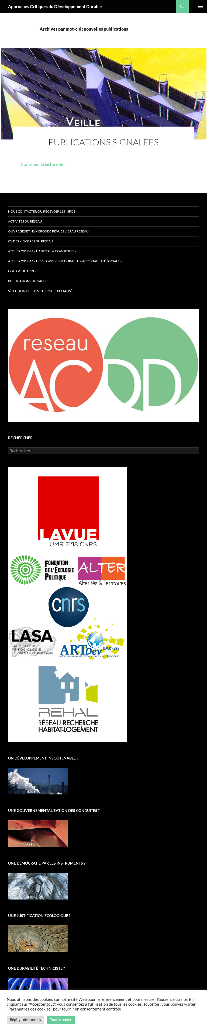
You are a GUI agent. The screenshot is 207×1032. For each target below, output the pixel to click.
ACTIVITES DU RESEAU (25, 221)
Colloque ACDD (22, 271)
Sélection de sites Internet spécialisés (41, 291)
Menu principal (200, 6)
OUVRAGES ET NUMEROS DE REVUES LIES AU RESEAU (48, 231)
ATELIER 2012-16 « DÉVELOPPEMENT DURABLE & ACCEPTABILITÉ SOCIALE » (65, 261)
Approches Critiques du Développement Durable (55, 6)
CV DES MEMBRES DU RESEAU (30, 241)
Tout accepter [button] (60, 1019)
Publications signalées (103, 142)
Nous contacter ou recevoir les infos (41, 211)
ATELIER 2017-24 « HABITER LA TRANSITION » (42, 251)
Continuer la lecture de (44, 164)
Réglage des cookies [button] (25, 1019)
